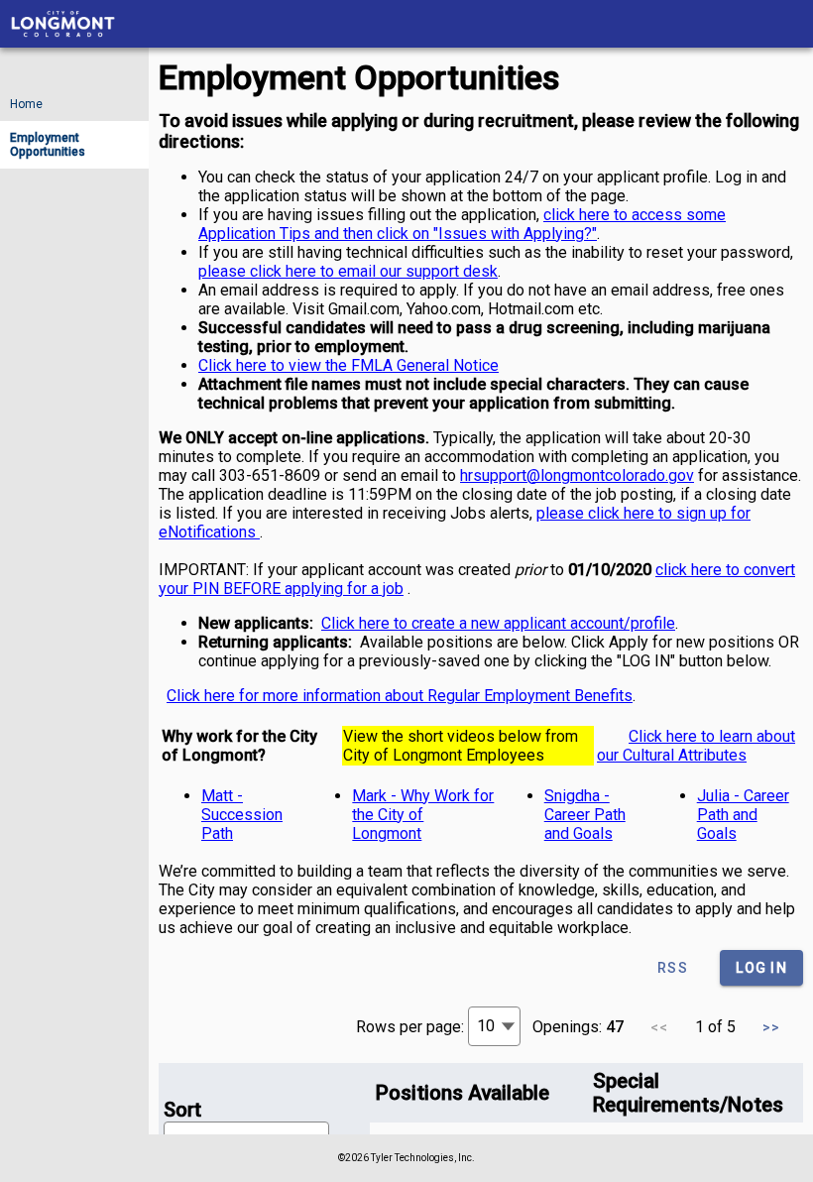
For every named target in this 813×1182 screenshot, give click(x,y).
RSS (672, 968)
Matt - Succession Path (242, 814)
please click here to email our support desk (348, 271)
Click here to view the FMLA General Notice (348, 365)
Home (26, 104)
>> (771, 1027)
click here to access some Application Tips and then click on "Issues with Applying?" (462, 224)
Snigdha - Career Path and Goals (585, 814)
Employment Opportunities (72, 150)
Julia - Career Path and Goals (743, 814)
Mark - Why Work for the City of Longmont (423, 814)
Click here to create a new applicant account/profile (498, 623)
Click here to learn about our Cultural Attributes (696, 746)
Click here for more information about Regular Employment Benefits (400, 695)
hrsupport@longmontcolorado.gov (577, 475)
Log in (761, 968)
